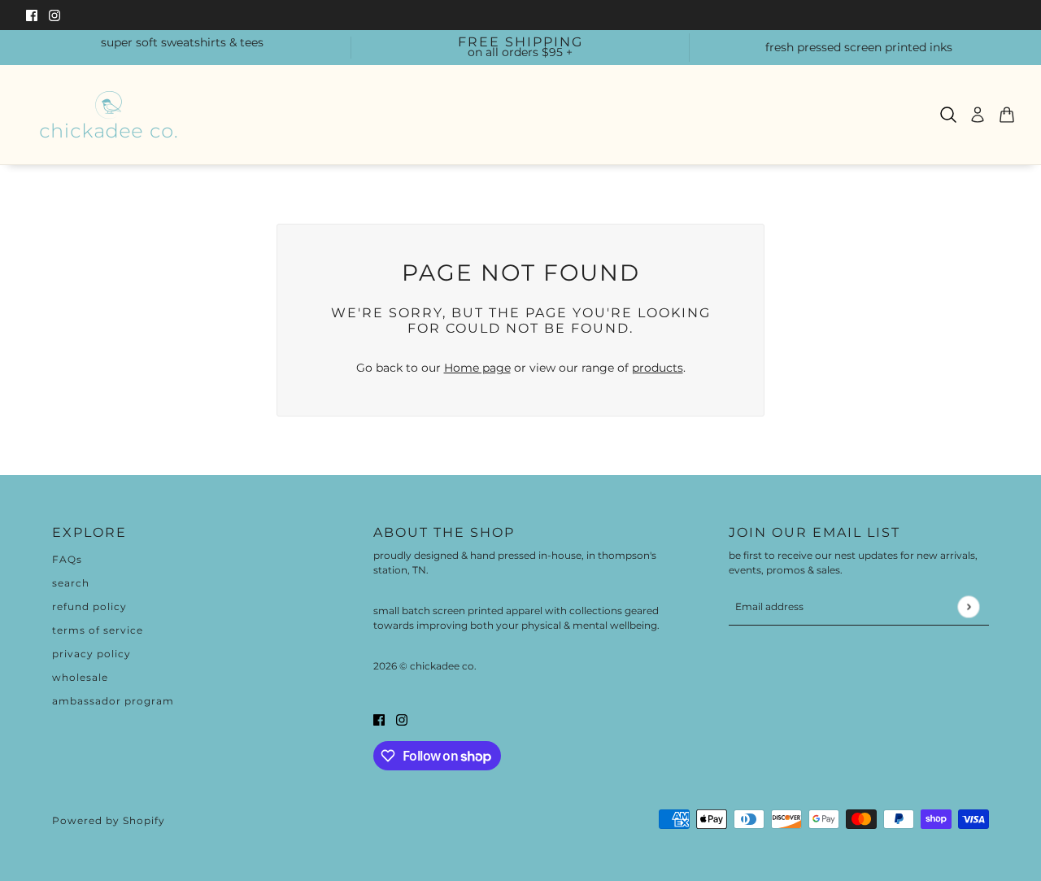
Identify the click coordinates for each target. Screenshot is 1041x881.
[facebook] (32, 15)
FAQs (67, 559)
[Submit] (968, 606)
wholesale (80, 677)
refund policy (89, 606)
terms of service (97, 630)
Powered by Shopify (108, 820)
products (657, 367)
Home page (477, 367)
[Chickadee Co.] (108, 114)
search (70, 583)
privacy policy (91, 654)
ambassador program (113, 701)
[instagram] (54, 15)
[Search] (948, 115)
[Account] (977, 115)
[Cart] (1007, 115)
